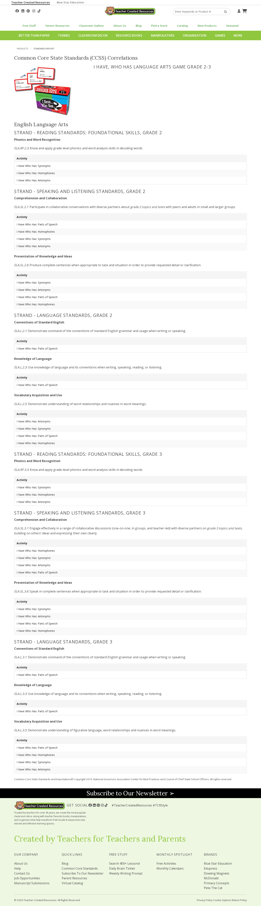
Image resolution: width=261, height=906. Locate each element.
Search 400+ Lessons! (124, 863)
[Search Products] (224, 11)
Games (220, 35)
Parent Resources (57, 25)
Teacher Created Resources (30, 2)
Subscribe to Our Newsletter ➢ (130, 793)
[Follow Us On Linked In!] (22, 10)
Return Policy (239, 900)
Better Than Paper (34, 35)
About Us (119, 25)
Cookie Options (222, 900)
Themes (64, 35)
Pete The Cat (213, 888)
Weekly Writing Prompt (126, 873)
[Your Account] (238, 10)
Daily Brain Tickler (122, 868)
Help (17, 868)
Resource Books (129, 35)
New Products (207, 25)
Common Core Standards (80, 868)
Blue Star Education (70, 2)
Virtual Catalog (72, 883)
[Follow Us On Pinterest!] (28, 10)
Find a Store (159, 25)
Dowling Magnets (216, 873)
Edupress (210, 868)
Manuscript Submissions (31, 883)
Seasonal (232, 25)
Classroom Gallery (91, 25)
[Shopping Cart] (244, 10)
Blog (139, 25)
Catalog (182, 25)
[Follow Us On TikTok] (39, 10)
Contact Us (22, 873)
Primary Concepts (216, 883)
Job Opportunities (27, 878)
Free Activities (166, 863)
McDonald (211, 878)
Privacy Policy (204, 900)
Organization (194, 35)
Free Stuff (29, 25)
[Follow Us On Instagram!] (33, 10)
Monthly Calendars (170, 868)
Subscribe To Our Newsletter (83, 873)
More (238, 35)
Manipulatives (162, 35)
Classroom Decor (93, 35)
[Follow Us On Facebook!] (17, 10)
